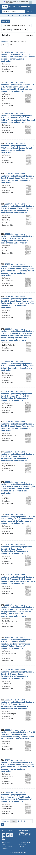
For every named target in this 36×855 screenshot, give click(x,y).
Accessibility (22, 844)
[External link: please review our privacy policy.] (3, 835)
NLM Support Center (25, 842)
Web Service (27, 16)
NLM (11, 852)
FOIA (3, 844)
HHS (18, 852)
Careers (21, 846)
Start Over (5, 21)
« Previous (4, 41)
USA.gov (23, 852)
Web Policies (6, 842)
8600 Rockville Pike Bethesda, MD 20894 (25, 834)
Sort (4, 45)
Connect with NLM (7, 831)
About (10, 16)
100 (12, 45)
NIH (15, 852)
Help (18, 16)
